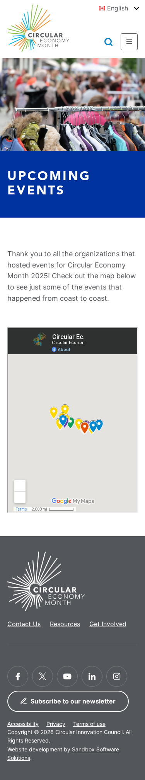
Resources (65, 624)
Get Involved (107, 624)
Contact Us (24, 624)
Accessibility (23, 723)
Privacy (55, 723)
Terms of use (89, 723)
